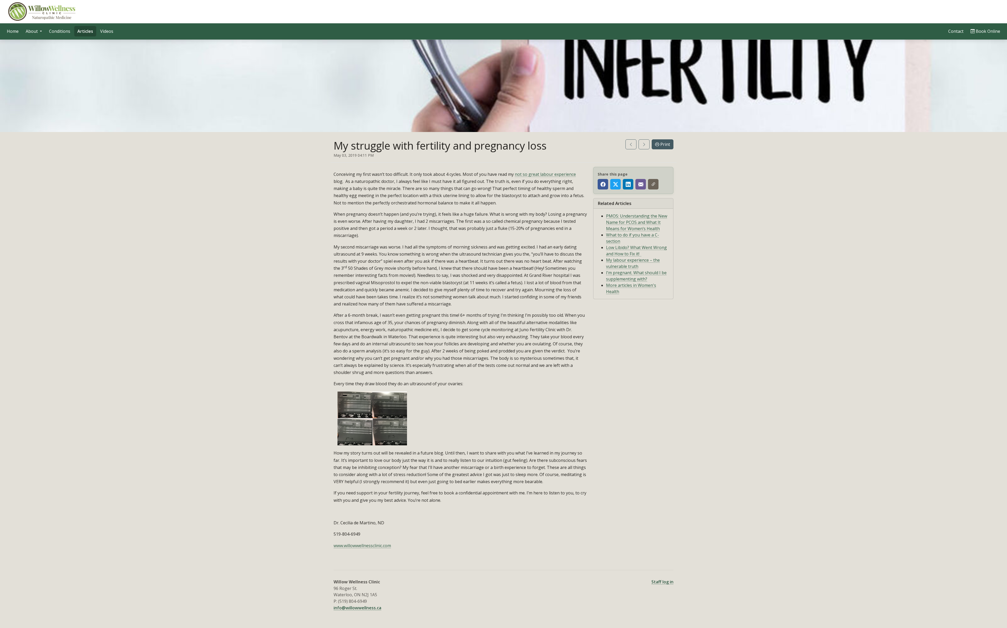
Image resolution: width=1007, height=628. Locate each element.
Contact (955, 31)
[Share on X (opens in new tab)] (615, 184)
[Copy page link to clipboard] (653, 184)
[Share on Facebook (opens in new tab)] (603, 184)
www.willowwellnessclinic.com (362, 545)
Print (664, 144)
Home (13, 31)
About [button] (32, 31)
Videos (106, 31)
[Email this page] (640, 184)
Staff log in (662, 582)
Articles (85, 31)
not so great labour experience (545, 174)
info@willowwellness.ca (357, 608)
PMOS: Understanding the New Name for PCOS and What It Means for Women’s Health (636, 222)
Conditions (59, 31)
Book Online (989, 31)
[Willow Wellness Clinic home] (42, 11)
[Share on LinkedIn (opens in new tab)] (628, 184)
